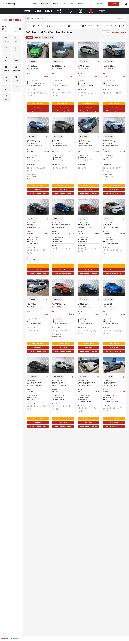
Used (18, 17)
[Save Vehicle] (47, 61)
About (89, 4)
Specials (80, 4)
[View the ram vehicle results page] (69, 11)
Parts (63, 4)
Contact (113, 4)
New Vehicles (33, 4)
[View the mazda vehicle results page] (48, 11)
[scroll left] (28, 26)
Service (55, 4)
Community (99, 4)
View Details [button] (37, 107)
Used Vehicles (45, 4)
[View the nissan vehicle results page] (59, 11)
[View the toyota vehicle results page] (80, 11)
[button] (125, 3)
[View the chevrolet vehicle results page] (91, 10)
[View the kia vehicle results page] (38, 11)
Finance (72, 4)
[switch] (4, 18)
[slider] (3, 29)
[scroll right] (123, 26)
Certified (11, 17)
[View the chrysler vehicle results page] (101, 11)
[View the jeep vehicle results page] (27, 11)
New (5, 17)
